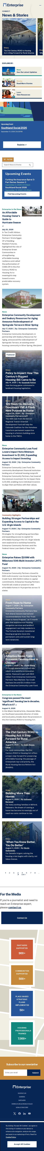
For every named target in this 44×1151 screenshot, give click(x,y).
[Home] (13, 5)
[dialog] (22, 1136)
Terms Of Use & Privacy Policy (22, 1103)
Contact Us (22, 918)
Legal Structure (22, 1107)
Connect (6, 11)
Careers (22, 1096)
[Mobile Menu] (40, 5)
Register (21, 145)
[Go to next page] (18, 874)
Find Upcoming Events (17, 194)
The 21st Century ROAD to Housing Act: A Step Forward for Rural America (19, 52)
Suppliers (22, 1100)
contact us (14, 907)
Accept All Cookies (22, 1144)
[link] (22, 371)
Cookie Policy (11, 1137)
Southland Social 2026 (14, 127)
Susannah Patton (29, 383)
